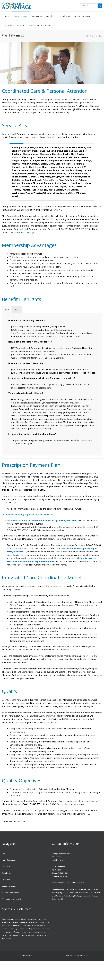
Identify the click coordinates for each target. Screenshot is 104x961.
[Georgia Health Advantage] (18, 6)
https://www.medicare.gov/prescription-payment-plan (27, 514)
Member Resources (82, 16)
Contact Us (37, 16)
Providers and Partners (14, 25)
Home (6, 16)
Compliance (51, 16)
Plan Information (21, 16)
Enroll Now (65, 16)
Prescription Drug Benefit (40, 25)
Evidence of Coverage (23, 232)
